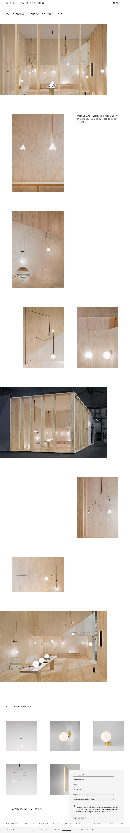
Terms (56, 824)
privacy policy (66, 830)
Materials (29, 824)
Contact (43, 824)
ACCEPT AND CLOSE (86, 830)
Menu (116, 3)
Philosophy (12, 824)
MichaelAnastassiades (25, 3)
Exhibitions (15, 14)
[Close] (119, 774)
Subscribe (79, 818)
